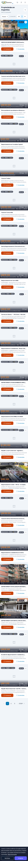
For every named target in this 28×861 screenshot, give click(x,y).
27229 (20, 703)
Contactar (8, 49)
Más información (12, 854)
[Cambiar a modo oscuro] (17, 2)
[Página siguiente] (24, 703)
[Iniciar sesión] (21, 2)
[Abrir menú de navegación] (25, 2)
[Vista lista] (21, 16)
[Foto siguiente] (26, 30)
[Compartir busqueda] (25, 9)
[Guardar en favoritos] (25, 22)
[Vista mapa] (24, 16)
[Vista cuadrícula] (18, 16)
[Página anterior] (4, 703)
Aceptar (20, 858)
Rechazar (7, 858)
